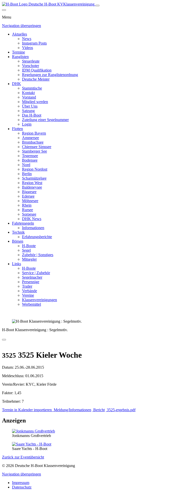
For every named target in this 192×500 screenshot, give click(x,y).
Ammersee (30, 138)
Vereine (28, 295)
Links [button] (16, 264)
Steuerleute (31, 61)
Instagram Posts (34, 43)
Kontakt (28, 93)
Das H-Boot (31, 115)
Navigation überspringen (21, 26)
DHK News (31, 219)
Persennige (30, 282)
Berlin (27, 174)
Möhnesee (30, 201)
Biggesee (29, 192)
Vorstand (29, 97)
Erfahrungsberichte (37, 237)
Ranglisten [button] (20, 57)
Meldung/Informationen (72, 410)
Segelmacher (32, 277)
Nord (26, 165)
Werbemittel (31, 304)
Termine (18, 52)
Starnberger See (34, 151)
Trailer (27, 286)
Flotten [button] (17, 129)
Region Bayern (34, 133)
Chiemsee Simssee (36, 147)
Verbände (29, 291)
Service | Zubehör (36, 273)
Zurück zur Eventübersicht (23, 457)
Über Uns (30, 106)
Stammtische (32, 88)
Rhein (27, 205)
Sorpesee (29, 214)
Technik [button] (18, 232)
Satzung (28, 111)
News (26, 39)
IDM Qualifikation (37, 70)
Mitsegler (29, 259)
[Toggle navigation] (98, 5)
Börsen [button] (17, 241)
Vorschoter (30, 66)
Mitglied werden (35, 102)
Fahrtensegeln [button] (23, 223)
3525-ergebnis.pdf (121, 410)
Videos (27, 48)
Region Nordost (34, 169)
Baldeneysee (32, 187)
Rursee (27, 210)
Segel (26, 250)
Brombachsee (33, 142)
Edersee (28, 196)
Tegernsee (30, 156)
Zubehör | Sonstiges (37, 255)
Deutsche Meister (36, 79)
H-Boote (29, 246)
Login (27, 124)
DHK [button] (16, 84)
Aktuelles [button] (19, 34)
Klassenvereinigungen (39, 300)
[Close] (4, 10)
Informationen (33, 228)
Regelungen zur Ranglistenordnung (50, 75)
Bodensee (30, 160)
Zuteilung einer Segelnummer (45, 120)
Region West (32, 183)
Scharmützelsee (34, 178)
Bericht (98, 410)
